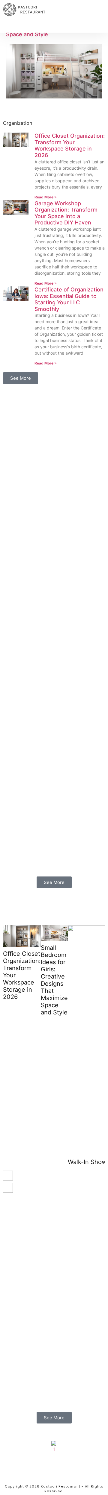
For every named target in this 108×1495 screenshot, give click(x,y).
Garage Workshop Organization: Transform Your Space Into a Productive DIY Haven (66, 213)
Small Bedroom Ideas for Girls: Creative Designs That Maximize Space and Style (54, 980)
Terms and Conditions (54, 1475)
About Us (54, 1457)
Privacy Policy (54, 1469)
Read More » (45, 197)
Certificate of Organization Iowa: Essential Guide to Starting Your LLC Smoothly (69, 299)
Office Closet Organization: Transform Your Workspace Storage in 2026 (69, 145)
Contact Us (54, 1463)
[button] (11, 27)
